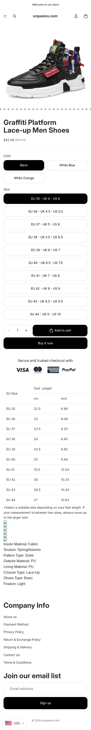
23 (87, 109)
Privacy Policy (14, 632)
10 (33, 109)
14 (50, 109)
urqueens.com (51, 720)
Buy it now (45, 343)
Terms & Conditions (17, 662)
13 (45, 109)
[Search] (14, 16)
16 (58, 109)
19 (70, 109)
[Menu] (5, 16)
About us (10, 617)
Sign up (45, 703)
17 (62, 109)
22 (82, 109)
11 (37, 109)
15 (54, 109)
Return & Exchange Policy (22, 639)
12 (41, 109)
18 (66, 109)
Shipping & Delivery (18, 647)
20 (74, 109)
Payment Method (16, 624)
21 (78, 109)
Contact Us (12, 655)
